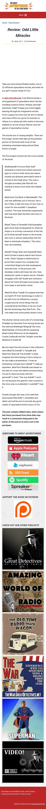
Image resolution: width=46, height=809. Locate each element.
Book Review (31, 41)
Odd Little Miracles (12, 98)
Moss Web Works (38, 804)
